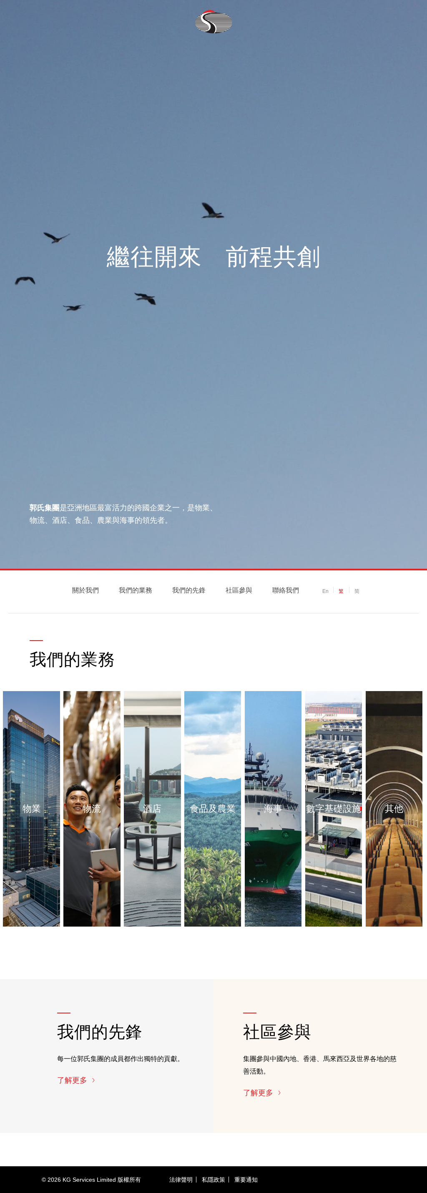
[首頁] (213, 21)
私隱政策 (213, 1179)
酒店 (152, 809)
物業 (32, 809)
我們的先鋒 (189, 590)
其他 (394, 809)
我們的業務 (135, 590)
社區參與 (239, 590)
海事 (273, 809)
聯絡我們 (285, 590)
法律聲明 (181, 1179)
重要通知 (246, 1179)
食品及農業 (213, 809)
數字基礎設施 (333, 809)
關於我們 (85, 590)
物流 (92, 809)
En (325, 591)
